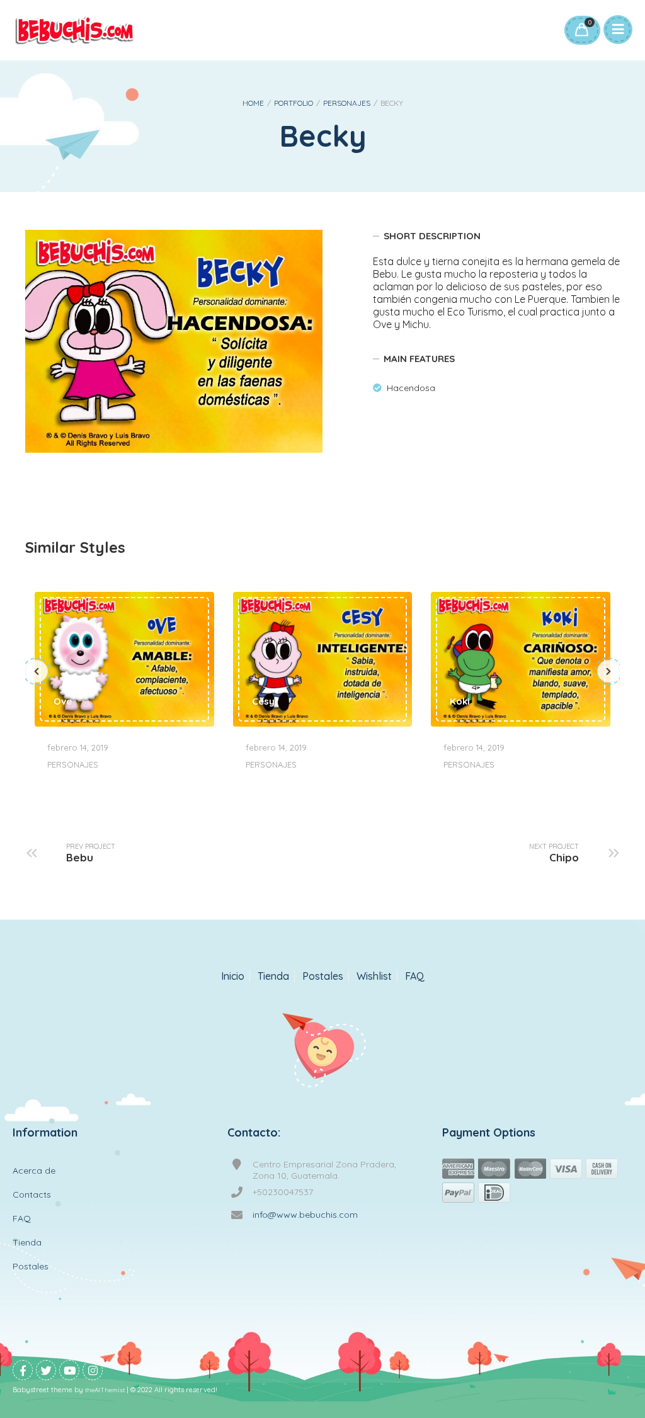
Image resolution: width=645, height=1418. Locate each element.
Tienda (273, 976)
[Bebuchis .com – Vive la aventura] (75, 30)
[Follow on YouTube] (69, 1370)
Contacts (32, 1194)
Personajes (346, 103)
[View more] (124, 659)
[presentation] (36, 671)
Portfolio (293, 103)
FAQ (415, 976)
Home (253, 103)
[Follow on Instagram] (93, 1370)
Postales (322, 976)
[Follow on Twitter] (46, 1370)
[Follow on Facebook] (23, 1370)
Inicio (232, 976)
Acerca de (34, 1170)
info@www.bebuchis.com (305, 1214)
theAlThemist (105, 1390)
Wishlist (374, 976)
